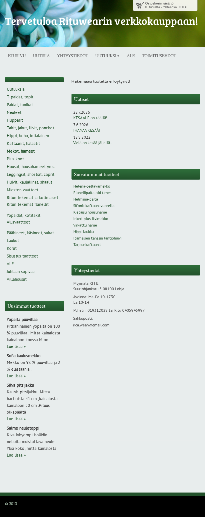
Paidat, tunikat (20, 104)
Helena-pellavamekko (91, 186)
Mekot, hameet (21, 151)
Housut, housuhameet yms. (31, 166)
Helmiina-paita (85, 199)
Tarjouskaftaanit (87, 244)
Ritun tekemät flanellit (28, 204)
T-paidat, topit (20, 97)
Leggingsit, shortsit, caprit (30, 174)
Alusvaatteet (18, 222)
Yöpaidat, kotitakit (23, 215)
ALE (10, 263)
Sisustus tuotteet (22, 256)
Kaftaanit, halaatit (23, 143)
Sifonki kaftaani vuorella (93, 205)
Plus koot (15, 159)
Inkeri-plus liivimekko (90, 218)
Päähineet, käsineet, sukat (30, 233)
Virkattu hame (85, 225)
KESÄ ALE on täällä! (90, 117)
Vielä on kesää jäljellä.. (92, 142)
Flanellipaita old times (92, 192)
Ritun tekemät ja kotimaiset (32, 197)
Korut (12, 248)
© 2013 (11, 503)
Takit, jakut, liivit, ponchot (30, 128)
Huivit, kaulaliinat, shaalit (29, 182)
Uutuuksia (15, 89)
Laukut (13, 240)
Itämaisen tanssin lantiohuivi (97, 238)
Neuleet (14, 112)
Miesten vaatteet (22, 190)
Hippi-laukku (83, 231)
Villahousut (17, 279)
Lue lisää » (16, 346)
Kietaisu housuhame (90, 212)
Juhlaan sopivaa (20, 271)
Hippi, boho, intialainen (28, 135)
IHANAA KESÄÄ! (86, 130)
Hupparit (15, 120)
